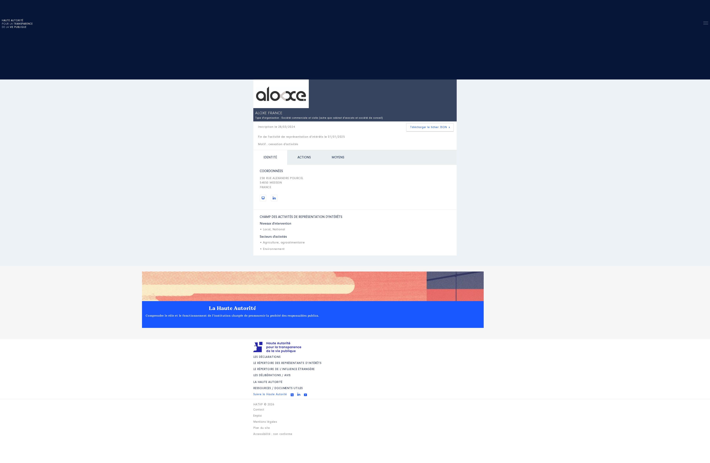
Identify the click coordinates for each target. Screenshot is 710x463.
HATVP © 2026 (263, 404)
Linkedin (298, 394)
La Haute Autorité (232, 308)
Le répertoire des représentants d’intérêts (287, 363)
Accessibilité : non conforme (272, 434)
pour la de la (17, 24)
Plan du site (261, 428)
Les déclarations (267, 357)
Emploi (257, 415)
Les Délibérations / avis (272, 375)
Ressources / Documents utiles (278, 388)
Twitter (292, 394)
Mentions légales (265, 421)
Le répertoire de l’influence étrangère (284, 369)
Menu (705, 23)
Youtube (305, 394)
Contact (258, 409)
